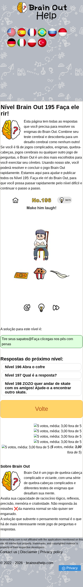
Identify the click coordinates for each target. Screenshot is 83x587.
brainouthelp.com (39, 563)
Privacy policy (51, 552)
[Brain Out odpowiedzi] (32, 42)
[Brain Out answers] (11, 32)
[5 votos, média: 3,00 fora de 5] (58, 426)
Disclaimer (28, 552)
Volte (41, 409)
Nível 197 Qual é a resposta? (31, 375)
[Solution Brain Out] (32, 32)
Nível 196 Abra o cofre (25, 367)
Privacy (72, 568)
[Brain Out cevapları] (42, 42)
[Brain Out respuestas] (22, 32)
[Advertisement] (41, 74)
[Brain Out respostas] (42, 32)
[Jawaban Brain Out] (62, 32)
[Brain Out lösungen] (11, 42)
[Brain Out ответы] (52, 32)
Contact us (8, 552)
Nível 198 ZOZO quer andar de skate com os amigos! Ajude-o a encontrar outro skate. (38, 387)
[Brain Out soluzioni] (22, 42)
